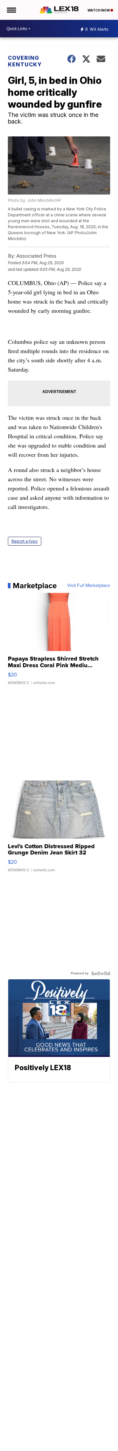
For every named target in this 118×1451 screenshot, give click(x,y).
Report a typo (24, 541)
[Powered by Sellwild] (100, 973)
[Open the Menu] (11, 10)
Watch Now (99, 10)
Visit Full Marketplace (88, 585)
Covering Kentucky (25, 61)
